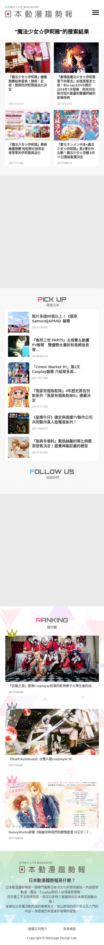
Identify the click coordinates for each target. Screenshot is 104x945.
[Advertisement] (52, 232)
